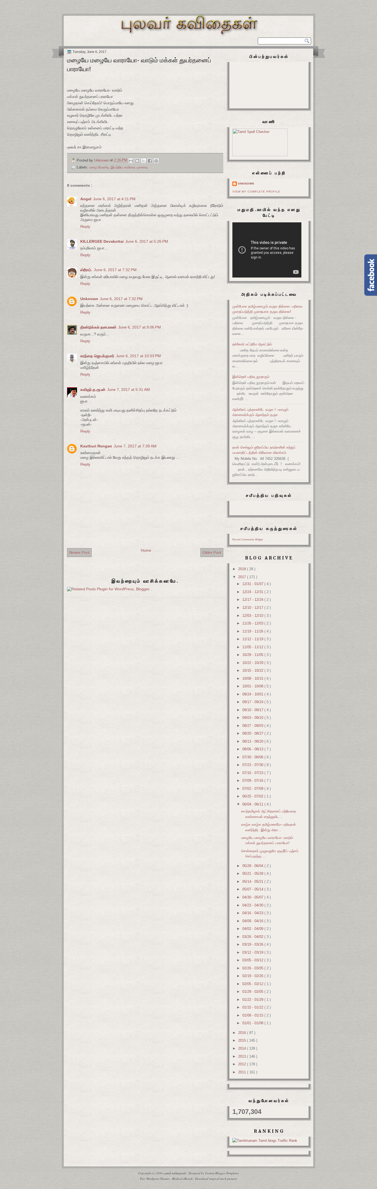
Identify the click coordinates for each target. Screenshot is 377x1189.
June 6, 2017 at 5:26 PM (146, 241)
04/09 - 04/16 (253, 921)
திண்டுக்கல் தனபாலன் (98, 327)
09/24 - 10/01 (253, 694)
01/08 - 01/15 (253, 1015)
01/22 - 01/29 (253, 1000)
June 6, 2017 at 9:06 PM (139, 327)
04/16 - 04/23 (253, 913)
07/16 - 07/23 (253, 773)
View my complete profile (256, 191)
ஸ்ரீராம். (86, 270)
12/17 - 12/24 (253, 600)
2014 (242, 1048)
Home (146, 550)
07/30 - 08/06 (253, 757)
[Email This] (131, 161)
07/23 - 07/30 (253, 765)
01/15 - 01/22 (253, 1007)
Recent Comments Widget (247, 539)
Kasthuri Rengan (96, 446)
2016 (242, 1033)
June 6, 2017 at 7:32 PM (115, 270)
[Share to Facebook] (150, 161)
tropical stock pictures (223, 1179)
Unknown (89, 299)
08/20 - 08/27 (253, 733)
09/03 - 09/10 (253, 718)
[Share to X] (143, 161)
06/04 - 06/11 (253, 804)
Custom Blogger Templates (222, 1173)
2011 (242, 1072)
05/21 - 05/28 (253, 873)
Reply (85, 226)
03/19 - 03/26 (253, 944)
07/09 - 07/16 (253, 781)
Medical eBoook (182, 1179)
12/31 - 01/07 (253, 584)
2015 (242, 1040)
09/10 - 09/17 (253, 710)
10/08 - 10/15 (253, 678)
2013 (242, 1056)
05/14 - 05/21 (253, 881)
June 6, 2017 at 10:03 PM (138, 356)
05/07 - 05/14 (253, 889)
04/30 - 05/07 (253, 897)
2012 (242, 1064)
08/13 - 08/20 (253, 741)
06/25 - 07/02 (253, 796)
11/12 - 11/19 (253, 639)
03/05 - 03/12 (253, 960)
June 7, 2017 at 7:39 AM (135, 446)
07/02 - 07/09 (253, 789)
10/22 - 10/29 (253, 663)
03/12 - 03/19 (253, 952)
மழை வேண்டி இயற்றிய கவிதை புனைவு (118, 167)
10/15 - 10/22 (253, 670)
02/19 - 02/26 (253, 976)
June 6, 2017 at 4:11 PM (114, 199)
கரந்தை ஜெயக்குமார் (97, 356)
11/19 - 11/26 (253, 631)
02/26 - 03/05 (253, 968)
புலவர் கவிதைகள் (175, 1173)
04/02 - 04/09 (253, 929)
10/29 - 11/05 (253, 655)
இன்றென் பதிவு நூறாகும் (250, 377)
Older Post (212, 552)
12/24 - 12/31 (253, 592)
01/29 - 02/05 (253, 992)
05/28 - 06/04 (253, 866)
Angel (85, 199)
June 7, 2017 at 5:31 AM (128, 389)
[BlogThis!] (137, 161)
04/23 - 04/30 (253, 905)
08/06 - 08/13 (253, 749)
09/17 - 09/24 (253, 702)
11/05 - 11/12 (253, 647)
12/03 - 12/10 (253, 616)
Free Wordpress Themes (155, 1179)
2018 (242, 569)
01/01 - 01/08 (253, 1023)
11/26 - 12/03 (253, 623)
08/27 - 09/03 (253, 726)
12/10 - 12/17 (253, 608)
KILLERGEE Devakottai (102, 241)
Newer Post (79, 552)
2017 (242, 577)
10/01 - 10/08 (253, 686)
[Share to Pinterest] (156, 161)
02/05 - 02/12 (253, 984)
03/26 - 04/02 (253, 937)
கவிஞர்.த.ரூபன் (92, 389)
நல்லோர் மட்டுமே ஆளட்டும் (252, 344)
